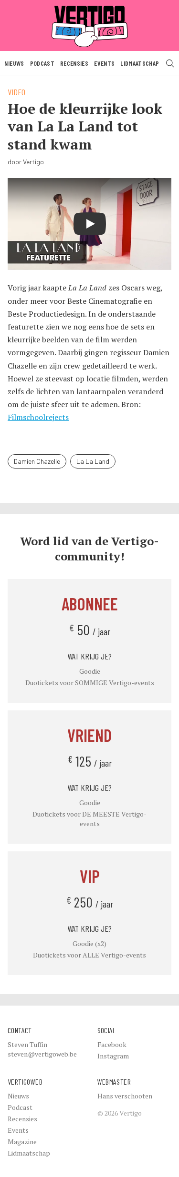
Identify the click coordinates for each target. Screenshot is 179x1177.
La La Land (92, 461)
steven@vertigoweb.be (42, 1053)
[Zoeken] (170, 63)
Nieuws (14, 63)
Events (104, 63)
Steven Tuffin (27, 1044)
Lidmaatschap (139, 63)
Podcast (42, 63)
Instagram (113, 1055)
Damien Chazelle (37, 461)
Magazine (22, 1141)
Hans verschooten (124, 1095)
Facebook (111, 1044)
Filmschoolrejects (38, 417)
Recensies (74, 63)
